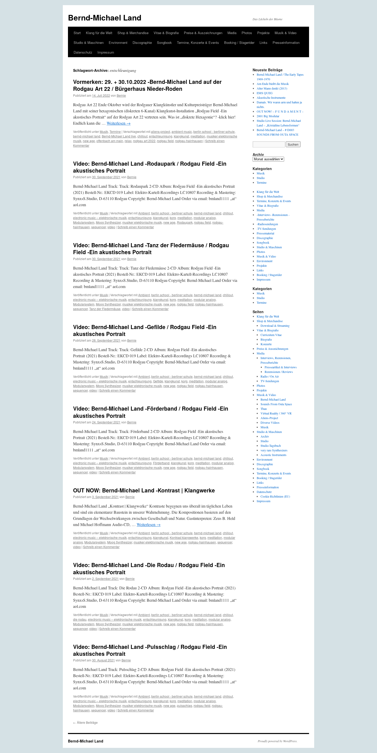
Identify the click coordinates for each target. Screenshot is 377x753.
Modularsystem (83, 222)
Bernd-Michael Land (104, 17)
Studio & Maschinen (89, 42)
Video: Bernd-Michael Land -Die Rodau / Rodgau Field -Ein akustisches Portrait (149, 568)
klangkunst (181, 136)
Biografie (266, 339)
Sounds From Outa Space (276, 404)
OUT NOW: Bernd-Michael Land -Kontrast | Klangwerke (144, 490)
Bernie (121, 95)
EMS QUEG (265, 93)
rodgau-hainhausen (189, 140)
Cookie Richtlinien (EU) (275, 496)
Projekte (263, 32)
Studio (261, 178)
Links (263, 42)
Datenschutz (83, 52)
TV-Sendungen (270, 381)
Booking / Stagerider (239, 42)
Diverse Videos (270, 422)
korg (173, 217)
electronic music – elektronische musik (100, 217)
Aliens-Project (269, 418)
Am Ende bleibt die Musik (273, 84)
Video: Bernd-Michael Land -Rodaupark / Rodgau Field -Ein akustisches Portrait (149, 167)
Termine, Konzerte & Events (198, 42)
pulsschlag (184, 705)
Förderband (161, 463)
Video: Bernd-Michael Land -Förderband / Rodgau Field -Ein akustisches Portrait (150, 411)
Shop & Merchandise (132, 32)
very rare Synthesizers (274, 450)
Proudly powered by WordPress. (277, 741)
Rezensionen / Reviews (279, 372)
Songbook (164, 42)
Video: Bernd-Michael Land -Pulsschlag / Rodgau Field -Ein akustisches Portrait (150, 650)
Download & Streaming (275, 325)
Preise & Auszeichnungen (203, 32)
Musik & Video (285, 32)
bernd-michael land (86, 136)
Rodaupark (185, 222)
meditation (198, 136)
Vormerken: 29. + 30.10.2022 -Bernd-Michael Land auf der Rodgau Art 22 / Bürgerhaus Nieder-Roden (147, 85)
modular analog (205, 217)
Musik (104, 131)
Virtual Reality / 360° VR (276, 413)
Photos (247, 32)
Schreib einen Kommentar (135, 227)
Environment (118, 42)
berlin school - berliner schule (214, 131)
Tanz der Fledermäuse (105, 308)
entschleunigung (160, 136)
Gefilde (158, 381)
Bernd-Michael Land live (119, 136)
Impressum (105, 52)
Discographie (142, 42)
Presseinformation (286, 42)
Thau (264, 409)
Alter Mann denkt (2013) (272, 88)
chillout (142, 136)
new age (89, 140)
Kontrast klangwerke (184, 537)
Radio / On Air (270, 376)
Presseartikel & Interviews (281, 367)
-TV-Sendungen (266, 228)
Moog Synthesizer (108, 222)
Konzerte (266, 344)
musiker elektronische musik (142, 222)
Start (77, 32)
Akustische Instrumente (271, 97)
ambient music (182, 131)
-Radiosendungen (267, 224)
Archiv (265, 436)
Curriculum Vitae (271, 335)
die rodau (79, 619)
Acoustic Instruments (273, 455)
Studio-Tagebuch (271, 445)
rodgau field (165, 140)
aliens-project (160, 131)
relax (128, 140)
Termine (115, 131)
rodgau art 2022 (144, 140)
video (111, 227)
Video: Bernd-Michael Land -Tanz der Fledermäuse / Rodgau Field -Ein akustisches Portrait (151, 248)
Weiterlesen (119, 123)
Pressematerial (265, 233)
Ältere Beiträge (85, 722)
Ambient (144, 213)
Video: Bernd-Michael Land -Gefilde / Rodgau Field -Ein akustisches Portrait (144, 330)
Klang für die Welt (99, 32)
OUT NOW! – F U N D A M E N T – (280, 111)
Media (231, 32)
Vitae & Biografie (166, 32)
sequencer (98, 227)
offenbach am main (109, 140)
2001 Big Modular (268, 116)
